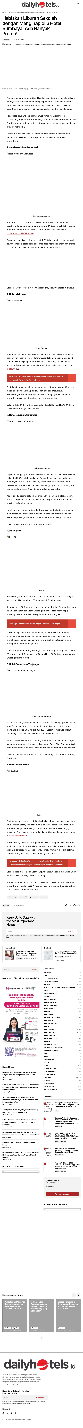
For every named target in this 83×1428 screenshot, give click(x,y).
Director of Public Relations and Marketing (59, 987)
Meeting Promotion (50, 1050)
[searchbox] (16, 969)
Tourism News (49, 1083)
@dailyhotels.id (52, 1180)
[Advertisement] (41, 267)
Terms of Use (26, 1403)
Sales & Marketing (50, 1071)
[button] (4, 4)
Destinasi (47, 984)
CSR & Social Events (51, 981)
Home (4, 12)
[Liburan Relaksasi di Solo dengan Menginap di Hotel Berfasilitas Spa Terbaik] (68, 1315)
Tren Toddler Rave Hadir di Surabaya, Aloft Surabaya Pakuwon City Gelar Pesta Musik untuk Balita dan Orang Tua (20, 1099)
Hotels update (59, 957)
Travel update (49, 1086)
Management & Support (52, 1044)
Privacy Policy (63, 935)
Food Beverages (50, 999)
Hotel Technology (50, 1023)
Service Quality (49, 1074)
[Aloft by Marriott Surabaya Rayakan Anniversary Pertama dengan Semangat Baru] (48, 1152)
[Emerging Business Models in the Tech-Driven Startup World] (61, 954)
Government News (50, 1005)
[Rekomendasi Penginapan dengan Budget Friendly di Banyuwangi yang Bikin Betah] (41, 1315)
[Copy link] (79, 906)
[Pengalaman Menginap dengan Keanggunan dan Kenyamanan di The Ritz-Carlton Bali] (14, 1315)
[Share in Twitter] (70, 906)
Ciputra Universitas (51, 978)
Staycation (6, 39)
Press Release (49, 1059)
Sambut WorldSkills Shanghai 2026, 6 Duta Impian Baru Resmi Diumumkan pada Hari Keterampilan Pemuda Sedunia (20, 1087)
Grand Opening (49, 1008)
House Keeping (49, 1035)
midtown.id (12, 369)
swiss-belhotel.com (18, 835)
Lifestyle (47, 1041)
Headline (47, 1011)
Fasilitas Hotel (49, 996)
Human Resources (50, 1038)
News (46, 1056)
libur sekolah (23, 897)
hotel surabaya (12, 897)
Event (46, 990)
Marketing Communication (53, 1047)
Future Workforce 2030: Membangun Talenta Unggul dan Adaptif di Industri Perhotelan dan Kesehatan (19, 1122)
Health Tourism (49, 1014)
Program (47, 1062)
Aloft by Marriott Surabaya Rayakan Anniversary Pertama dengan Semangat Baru (66, 1150)
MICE (45, 1053)
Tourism (47, 1080)
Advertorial (48, 972)
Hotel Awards (48, 1020)
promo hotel (33, 897)
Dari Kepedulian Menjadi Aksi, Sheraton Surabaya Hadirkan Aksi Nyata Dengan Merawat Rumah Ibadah (20, 1154)
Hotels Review (49, 1029)
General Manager (50, 1002)
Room (46, 1065)
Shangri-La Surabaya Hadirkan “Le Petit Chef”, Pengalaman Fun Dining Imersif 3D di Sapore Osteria (19, 1074)
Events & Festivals (50, 993)
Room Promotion (50, 1068)
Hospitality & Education (52, 1017)
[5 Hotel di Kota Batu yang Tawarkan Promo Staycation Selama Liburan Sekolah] (22, 954)
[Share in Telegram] (74, 906)
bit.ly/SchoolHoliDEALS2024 (20, 233)
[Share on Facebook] (66, 906)
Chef (45, 975)
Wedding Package (50, 1089)
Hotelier (46, 1026)
